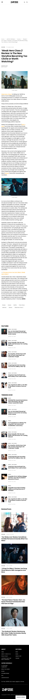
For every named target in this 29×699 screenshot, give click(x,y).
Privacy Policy (4, 656)
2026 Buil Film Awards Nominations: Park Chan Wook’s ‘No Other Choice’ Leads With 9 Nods (18, 401)
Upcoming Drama (5, 673)
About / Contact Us (6, 654)
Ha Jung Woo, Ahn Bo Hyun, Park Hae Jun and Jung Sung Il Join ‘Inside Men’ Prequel (17, 355)
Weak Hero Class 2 (19, 307)
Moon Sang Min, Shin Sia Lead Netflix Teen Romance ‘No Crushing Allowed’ (17, 344)
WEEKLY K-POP (18, 656)
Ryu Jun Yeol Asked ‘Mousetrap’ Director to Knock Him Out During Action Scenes (17, 332)
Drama (9, 305)
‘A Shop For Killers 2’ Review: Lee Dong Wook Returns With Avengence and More (14, 570)
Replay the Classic (5, 669)
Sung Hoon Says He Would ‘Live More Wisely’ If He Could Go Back (17, 375)
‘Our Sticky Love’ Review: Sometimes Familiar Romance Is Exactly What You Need (14, 539)
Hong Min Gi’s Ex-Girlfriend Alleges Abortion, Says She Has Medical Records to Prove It (17, 478)
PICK (2, 675)
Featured (14, 329)
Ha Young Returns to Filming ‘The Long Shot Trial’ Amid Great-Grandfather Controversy (17, 424)
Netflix (15, 305)
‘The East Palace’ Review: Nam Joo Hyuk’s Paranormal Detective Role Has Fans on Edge (13, 601)
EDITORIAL (19, 649)
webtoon (4, 307)
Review (19, 39)
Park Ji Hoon (22, 305)
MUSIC (17, 654)
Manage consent (21, 697)
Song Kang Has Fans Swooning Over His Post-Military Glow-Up (16, 365)
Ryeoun (7, 173)
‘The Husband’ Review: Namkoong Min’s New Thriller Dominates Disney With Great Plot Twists (13, 633)
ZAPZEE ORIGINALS (11, 39)
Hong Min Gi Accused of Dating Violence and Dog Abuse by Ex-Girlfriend (16, 489)
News (9, 329)
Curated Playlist (5, 677)
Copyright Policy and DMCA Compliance (6, 659)
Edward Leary (4, 66)
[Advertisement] (14, 22)
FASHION (17, 658)
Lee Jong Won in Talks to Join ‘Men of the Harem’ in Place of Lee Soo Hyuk (17, 386)
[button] (2, 2)
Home (2, 39)
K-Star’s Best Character (4, 666)
